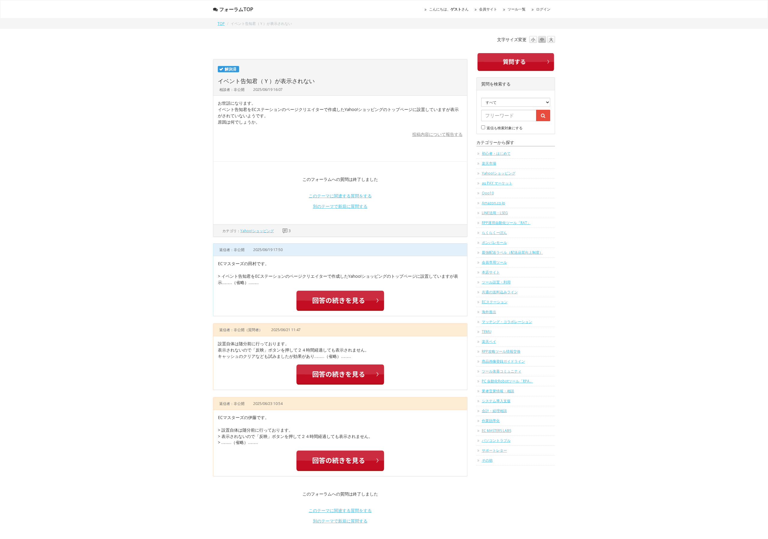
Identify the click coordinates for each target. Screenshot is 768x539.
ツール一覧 (517, 9)
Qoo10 (488, 193)
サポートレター (494, 450)
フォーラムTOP (236, 9)
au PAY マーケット (497, 183)
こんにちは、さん (449, 9)
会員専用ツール (494, 262)
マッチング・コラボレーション (507, 321)
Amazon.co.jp (493, 202)
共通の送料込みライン (500, 292)
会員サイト (488, 9)
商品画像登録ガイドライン (503, 361)
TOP (221, 23)
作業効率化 (491, 420)
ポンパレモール (494, 242)
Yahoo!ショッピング (257, 230)
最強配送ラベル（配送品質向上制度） (512, 252)
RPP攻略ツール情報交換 (501, 351)
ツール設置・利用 (496, 282)
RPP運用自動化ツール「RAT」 (506, 222)
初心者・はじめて (496, 153)
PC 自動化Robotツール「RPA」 (507, 381)
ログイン (543, 9)
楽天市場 (489, 163)
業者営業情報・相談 (498, 391)
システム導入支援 (496, 400)
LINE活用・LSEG (495, 212)
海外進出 (489, 311)
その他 (487, 460)
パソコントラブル (496, 440)
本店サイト (491, 272)
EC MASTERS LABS (496, 430)
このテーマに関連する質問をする (340, 196)
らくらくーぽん (494, 232)
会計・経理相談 (494, 410)
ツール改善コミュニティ (501, 371)
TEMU (486, 331)
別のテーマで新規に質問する (340, 206)
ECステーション (495, 301)
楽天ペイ (489, 341)
